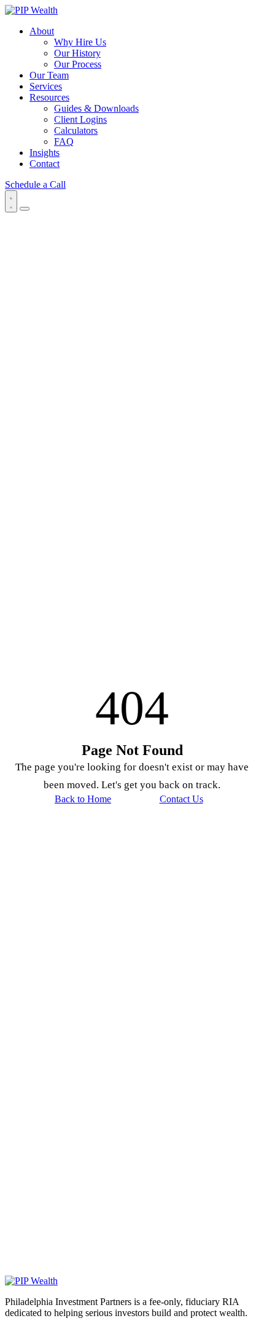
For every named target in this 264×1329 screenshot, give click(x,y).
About (41, 31)
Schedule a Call (35, 184)
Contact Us (181, 799)
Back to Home (83, 799)
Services (45, 86)
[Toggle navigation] (24, 209)
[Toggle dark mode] (11, 201)
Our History (77, 53)
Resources (49, 97)
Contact (44, 163)
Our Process (77, 64)
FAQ (64, 141)
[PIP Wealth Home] (31, 10)
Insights (44, 152)
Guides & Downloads (96, 108)
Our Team (49, 75)
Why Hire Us (80, 42)
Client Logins (80, 119)
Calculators (76, 130)
